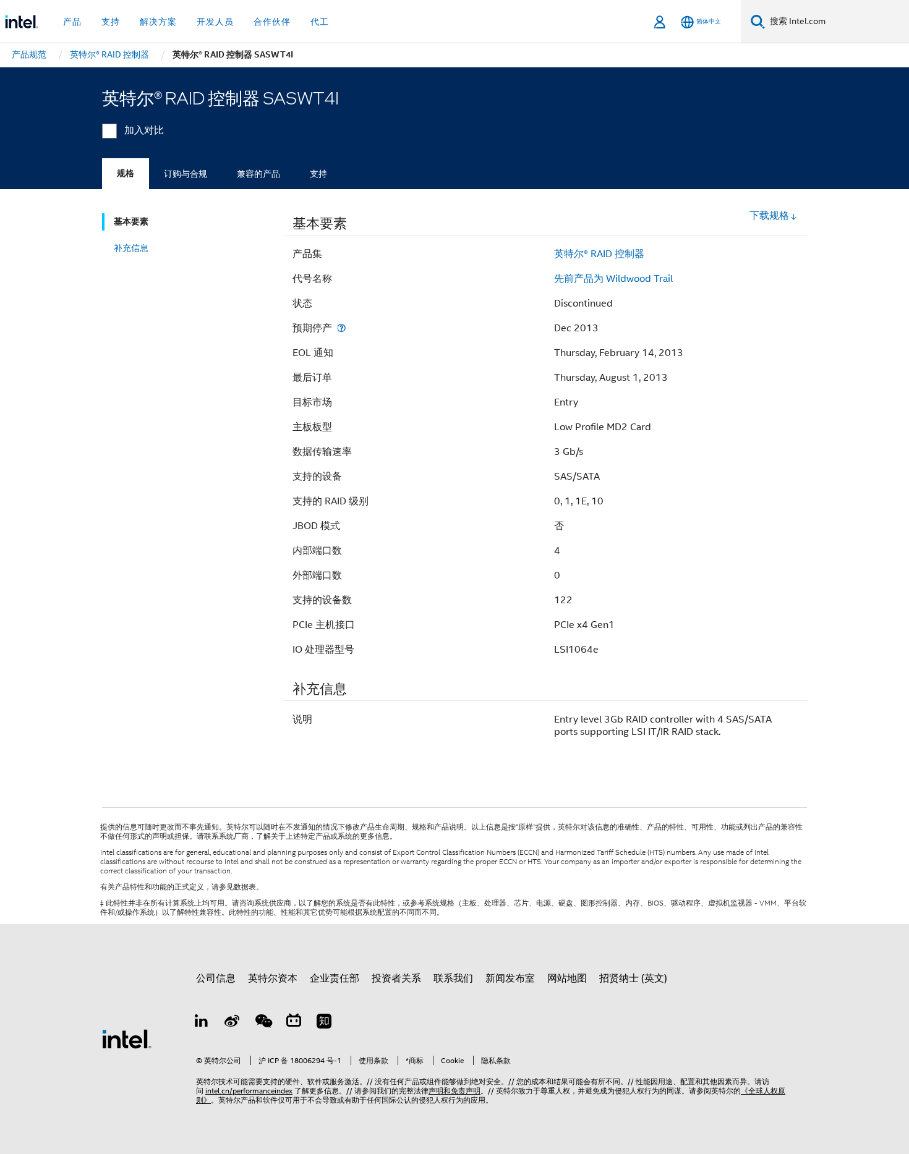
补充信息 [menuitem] (131, 247)
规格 (125, 173)
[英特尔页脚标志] (127, 1038)
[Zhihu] (324, 1023)
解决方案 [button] (158, 21)
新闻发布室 (510, 978)
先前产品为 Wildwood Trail (613, 279)
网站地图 (567, 978)
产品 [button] (72, 21)
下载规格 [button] (769, 216)
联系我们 (453, 978)
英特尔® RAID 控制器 (599, 254)
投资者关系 (396, 978)
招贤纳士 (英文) (633, 978)
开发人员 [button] (215, 21)
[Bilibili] (293, 1023)
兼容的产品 (258, 173)
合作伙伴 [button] (272, 21)
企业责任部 (334, 978)
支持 (318, 173)
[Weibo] (232, 1023)
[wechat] (262, 1023)
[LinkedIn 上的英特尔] (201, 1023)
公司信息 (216, 978)
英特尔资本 (272, 978)
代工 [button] (319, 21)
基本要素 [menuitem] (131, 221)
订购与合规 (185, 173)
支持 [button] (110, 21)
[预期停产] (341, 328)
